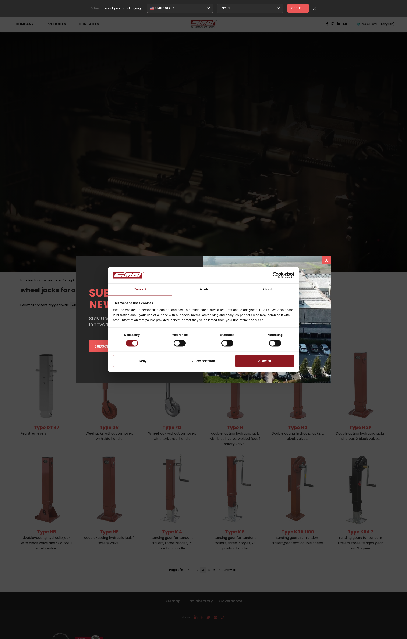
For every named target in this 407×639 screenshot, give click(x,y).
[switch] (180, 343)
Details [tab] (203, 289)
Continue (298, 8)
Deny (142, 361)
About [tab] (267, 289)
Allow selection (203, 361)
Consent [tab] (140, 289)
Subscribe (104, 346)
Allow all (264, 361)
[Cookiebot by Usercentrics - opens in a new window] (275, 275)
